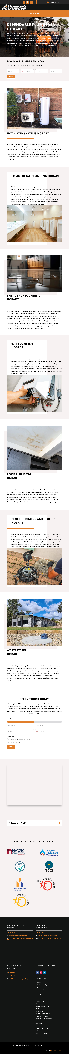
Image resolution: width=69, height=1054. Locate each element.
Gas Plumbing (22, 343)
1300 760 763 (54, 2)
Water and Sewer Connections (44, 1018)
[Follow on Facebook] (24, 2)
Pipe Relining (39, 1023)
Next (11, 747)
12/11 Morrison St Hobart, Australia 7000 (50, 938)
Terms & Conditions (41, 990)
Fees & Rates (39, 982)
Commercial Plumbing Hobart (35, 176)
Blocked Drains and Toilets (33, 519)
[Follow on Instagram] (27, 2)
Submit (11, 77)
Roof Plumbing (19, 474)
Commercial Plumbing (42, 1001)
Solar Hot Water (40, 1031)
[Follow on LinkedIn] (31, 2)
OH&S (37, 987)
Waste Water (17, 650)
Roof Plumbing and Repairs (43, 1013)
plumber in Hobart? (37, 33)
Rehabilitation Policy (41, 985)
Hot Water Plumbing (41, 1011)
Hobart (13, 299)
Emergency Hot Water (42, 1028)
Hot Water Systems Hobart (28, 133)
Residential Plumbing (41, 999)
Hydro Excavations (41, 1004)
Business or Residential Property (20, 739)
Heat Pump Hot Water (42, 1033)
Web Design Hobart (56, 1050)
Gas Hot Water (40, 1026)
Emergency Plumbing (24, 295)
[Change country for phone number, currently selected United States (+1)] (23, 71)
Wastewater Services (42, 1016)
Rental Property (15, 742)
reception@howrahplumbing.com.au (17, 935)
